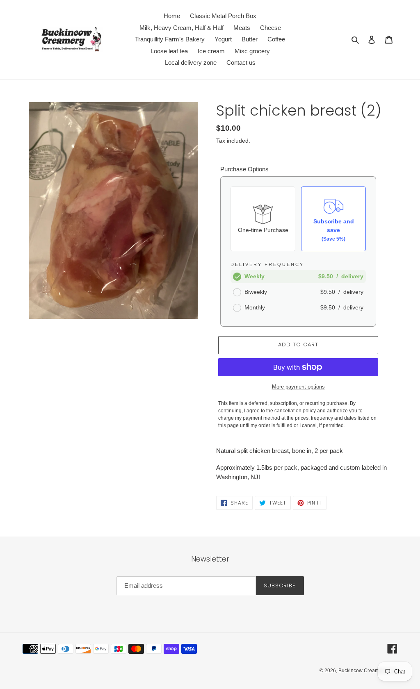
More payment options (298, 387)
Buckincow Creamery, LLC (367, 670)
